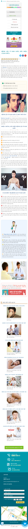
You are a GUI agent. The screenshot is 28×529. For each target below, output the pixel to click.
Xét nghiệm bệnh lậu (7, 88)
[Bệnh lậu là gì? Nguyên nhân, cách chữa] (14, 317)
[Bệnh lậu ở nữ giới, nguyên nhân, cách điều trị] (14, 403)
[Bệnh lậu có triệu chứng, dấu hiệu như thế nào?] (14, 420)
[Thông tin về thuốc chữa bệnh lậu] (14, 386)
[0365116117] (14, 455)
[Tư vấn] (14, 460)
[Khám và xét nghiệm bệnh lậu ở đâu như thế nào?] (14, 334)
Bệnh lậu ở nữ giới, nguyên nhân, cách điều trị (14, 391)
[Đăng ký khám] (14, 464)
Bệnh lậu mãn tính (7, 85)
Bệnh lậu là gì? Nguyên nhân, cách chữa (14, 305)
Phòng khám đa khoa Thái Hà (10, 234)
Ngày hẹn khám (9, 499)
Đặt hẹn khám (20, 502)
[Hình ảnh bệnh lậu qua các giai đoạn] (14, 369)
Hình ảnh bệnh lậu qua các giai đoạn (14, 357)
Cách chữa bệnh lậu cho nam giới (14, 340)
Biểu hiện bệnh (9, 495)
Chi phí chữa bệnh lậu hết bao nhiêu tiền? (14, 426)
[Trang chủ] (1, 1)
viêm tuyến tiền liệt (13, 155)
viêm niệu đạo (7, 157)
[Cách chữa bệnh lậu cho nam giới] (14, 351)
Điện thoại (8, 492)
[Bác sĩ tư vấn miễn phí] (25, 524)
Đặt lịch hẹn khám (14, 33)
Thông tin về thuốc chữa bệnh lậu (14, 374)
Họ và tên (7, 489)
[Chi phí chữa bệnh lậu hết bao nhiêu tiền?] (14, 437)
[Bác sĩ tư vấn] (14, 47)
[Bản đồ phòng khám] (14, 469)
